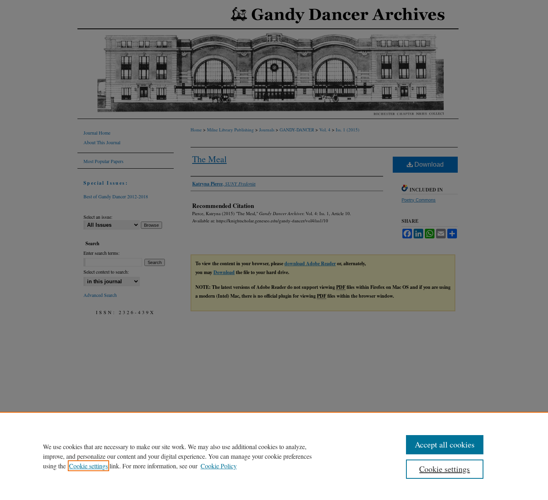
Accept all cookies (445, 444)
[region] (274, 456)
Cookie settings (88, 466)
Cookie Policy (219, 466)
